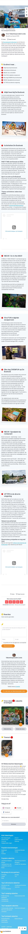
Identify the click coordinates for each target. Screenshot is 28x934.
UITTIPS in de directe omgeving (12, 82)
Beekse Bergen (19, 918)
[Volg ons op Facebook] (22, 928)
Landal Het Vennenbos (20, 864)
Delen (4, 39)
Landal (3, 876)
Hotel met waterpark (20, 908)
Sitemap (17, 841)
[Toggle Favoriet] (8, 39)
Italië (2, 852)
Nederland (4, 850)
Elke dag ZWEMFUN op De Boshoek (13, 77)
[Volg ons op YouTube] (24, 928)
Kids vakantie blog (10, 28)
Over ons (3, 841)
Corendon (3, 874)
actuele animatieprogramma (16, 205)
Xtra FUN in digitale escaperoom (12, 75)
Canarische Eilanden (20, 850)
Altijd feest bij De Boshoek (10, 67)
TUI (16, 876)
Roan (2, 878)
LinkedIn (18, 686)
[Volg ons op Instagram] (26, 9)
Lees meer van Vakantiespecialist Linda (15, 691)
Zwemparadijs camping (7, 908)
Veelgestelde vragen (6, 843)
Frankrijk (3, 853)
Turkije (16, 852)
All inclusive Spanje (6, 888)
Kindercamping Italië (20, 895)
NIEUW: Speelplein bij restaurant (12, 80)
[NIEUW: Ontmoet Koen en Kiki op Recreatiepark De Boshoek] (20, 724)
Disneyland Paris (5, 918)
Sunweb (17, 874)
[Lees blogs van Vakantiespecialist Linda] (3, 35)
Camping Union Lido (6, 864)
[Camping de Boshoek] (6, 755)
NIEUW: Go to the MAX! (10, 72)
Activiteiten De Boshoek (10, 70)
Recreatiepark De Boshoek (10, 42)
